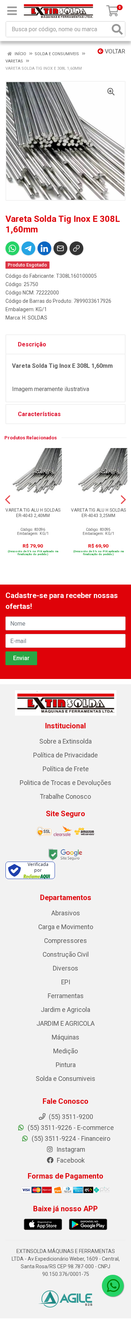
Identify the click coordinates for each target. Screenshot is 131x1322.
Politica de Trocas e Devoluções (65, 782)
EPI (65, 982)
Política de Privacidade (65, 755)
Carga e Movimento (65, 927)
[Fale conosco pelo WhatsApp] (113, 1286)
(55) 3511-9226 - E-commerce (70, 1127)
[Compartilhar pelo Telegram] (28, 248)
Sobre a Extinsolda (65, 741)
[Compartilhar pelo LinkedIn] (44, 248)
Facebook (70, 1160)
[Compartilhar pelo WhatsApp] (12, 248)
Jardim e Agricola (65, 1009)
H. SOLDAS (34, 318)
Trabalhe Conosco (65, 796)
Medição (65, 1051)
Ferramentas (66, 996)
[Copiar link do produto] (76, 248)
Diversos (65, 968)
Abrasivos (65, 913)
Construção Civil (66, 954)
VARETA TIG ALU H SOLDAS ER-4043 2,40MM (32, 513)
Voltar (114, 51)
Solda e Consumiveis (65, 1078)
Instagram (70, 1149)
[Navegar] (7, 499)
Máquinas (65, 1037)
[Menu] (12, 10)
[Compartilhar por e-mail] (60, 248)
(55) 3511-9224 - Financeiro (70, 1138)
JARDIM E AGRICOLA (65, 1023)
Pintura (66, 1065)
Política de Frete (66, 769)
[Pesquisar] (117, 29)
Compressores (65, 940)
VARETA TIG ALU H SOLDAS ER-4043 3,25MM (98, 513)
